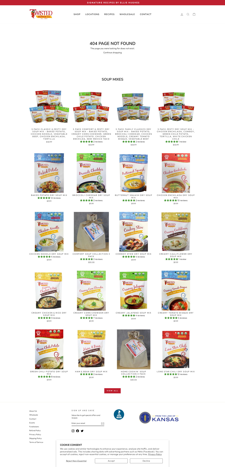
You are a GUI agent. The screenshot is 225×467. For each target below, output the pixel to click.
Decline (146, 460)
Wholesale (127, 14)
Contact (146, 14)
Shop (77, 14)
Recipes (109, 14)
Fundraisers (34, 426)
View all (112, 391)
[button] (86, 141)
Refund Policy (35, 430)
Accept (111, 460)
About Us (33, 411)
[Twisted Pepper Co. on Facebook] (77, 430)
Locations (92, 14)
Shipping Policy (35, 438)
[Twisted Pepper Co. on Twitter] (82, 430)
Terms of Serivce (36, 442)
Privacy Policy (155, 454)
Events (32, 423)
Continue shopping (112, 52)
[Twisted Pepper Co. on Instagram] (73, 430)
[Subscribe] (102, 423)
